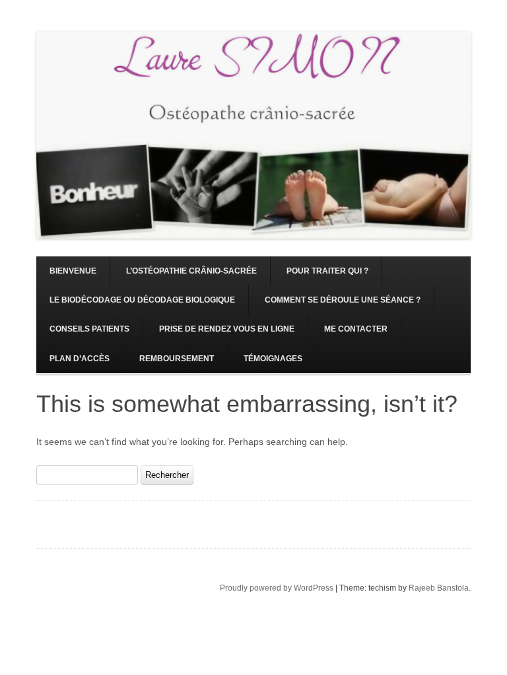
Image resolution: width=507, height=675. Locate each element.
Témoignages (273, 358)
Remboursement (176, 358)
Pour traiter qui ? (327, 271)
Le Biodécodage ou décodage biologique (142, 300)
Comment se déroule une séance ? (343, 300)
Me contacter (356, 329)
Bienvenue (73, 271)
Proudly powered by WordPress (276, 588)
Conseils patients (89, 329)
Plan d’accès (80, 358)
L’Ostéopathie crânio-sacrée (191, 271)
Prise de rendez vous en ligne (226, 329)
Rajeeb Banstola (439, 588)
